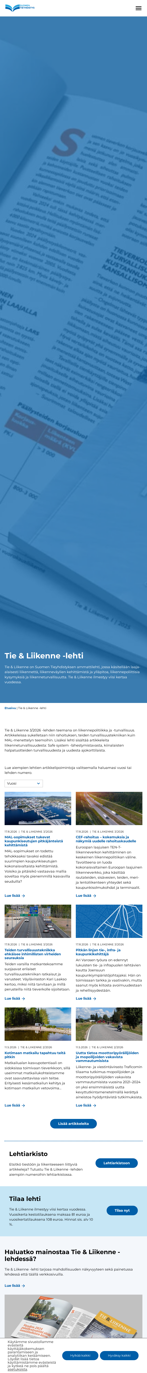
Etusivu (10, 708)
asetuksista (17, 1369)
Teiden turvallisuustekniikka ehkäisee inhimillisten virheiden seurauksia (33, 954)
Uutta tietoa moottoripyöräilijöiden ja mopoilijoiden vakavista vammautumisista (107, 1057)
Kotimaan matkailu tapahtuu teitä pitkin (35, 1055)
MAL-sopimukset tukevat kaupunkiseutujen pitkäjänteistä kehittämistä (34, 841)
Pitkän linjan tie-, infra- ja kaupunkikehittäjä (98, 952)
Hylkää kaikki (80, 1355)
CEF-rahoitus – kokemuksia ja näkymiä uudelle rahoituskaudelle (106, 839)
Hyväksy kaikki (119, 1355)
